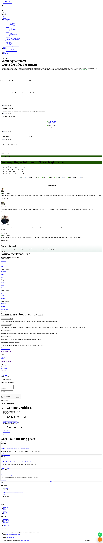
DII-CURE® (9, 43)
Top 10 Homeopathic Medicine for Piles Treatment (15, 448)
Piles (7, 20)
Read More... (3, 453)
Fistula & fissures (6, 349)
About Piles (11, 22)
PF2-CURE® (9, 42)
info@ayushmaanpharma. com (13, 534)
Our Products (6, 40)
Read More (83, 69)
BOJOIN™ (8, 44)
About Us (5, 507)
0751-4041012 (6, 432)
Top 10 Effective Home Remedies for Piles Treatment (16, 462)
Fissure (7, 27)
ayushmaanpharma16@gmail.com (10, 422)
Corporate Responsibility (11, 51)
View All (52, 481)
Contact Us (5, 52)
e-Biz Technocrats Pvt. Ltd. (96, 540)
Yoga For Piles (12, 25)
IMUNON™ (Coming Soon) (12, 46)
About (4, 18)
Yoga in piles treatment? (6, 324)
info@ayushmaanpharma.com (11, 1)
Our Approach (12, 24)
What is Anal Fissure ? (5, 336)
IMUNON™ (6, 524)
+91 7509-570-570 (7, 3)
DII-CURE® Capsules (6, 361)
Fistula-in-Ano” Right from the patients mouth (14, 475)
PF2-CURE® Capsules (6, 351)
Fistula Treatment (13, 34)
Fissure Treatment (13, 29)
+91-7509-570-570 (7, 430)
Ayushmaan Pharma (24, 540)
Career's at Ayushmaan (11, 49)
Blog (4, 47)
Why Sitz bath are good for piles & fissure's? (10, 342)
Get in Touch (4, 400)
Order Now (5, 53)
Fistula (7, 32)
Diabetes (8, 37)
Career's (5, 48)
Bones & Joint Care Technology (13, 38)
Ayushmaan (3, 261)
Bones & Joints (4, 309)
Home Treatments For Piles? (7, 318)
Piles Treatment (12, 23)
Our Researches (6, 19)
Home (4, 16)
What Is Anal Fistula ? (5, 330)
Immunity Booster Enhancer (12, 39)
